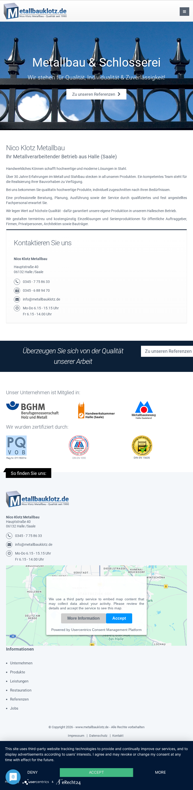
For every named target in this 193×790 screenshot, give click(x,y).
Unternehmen (21, 663)
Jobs (14, 708)
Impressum (76, 735)
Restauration (20, 690)
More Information (83, 618)
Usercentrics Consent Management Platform (106, 630)
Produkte (17, 672)
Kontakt (117, 735)
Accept (119, 618)
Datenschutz (98, 735)
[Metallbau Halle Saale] (37, 499)
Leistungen (19, 681)
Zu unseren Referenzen (94, 94)
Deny (32, 772)
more (160, 772)
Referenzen (19, 699)
